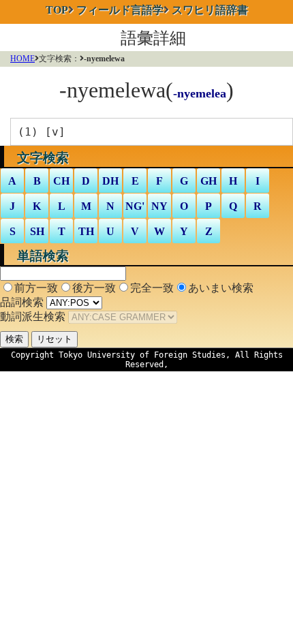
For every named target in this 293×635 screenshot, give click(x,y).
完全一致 (152, 288)
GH (208, 181)
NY (159, 206)
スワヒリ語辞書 (210, 10)
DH (110, 181)
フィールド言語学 (120, 10)
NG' (134, 206)
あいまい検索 (220, 288)
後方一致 (94, 288)
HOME (22, 58)
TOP (57, 10)
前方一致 (36, 288)
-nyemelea (199, 93)
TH (86, 231)
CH (61, 181)
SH (37, 231)
